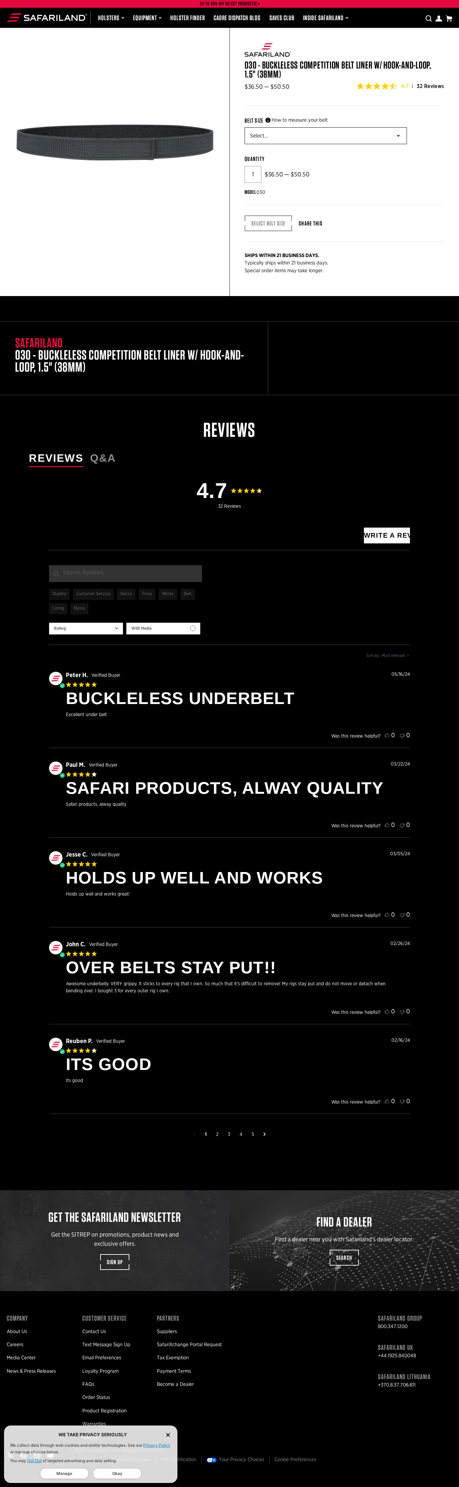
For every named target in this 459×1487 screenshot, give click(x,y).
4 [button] (241, 1134)
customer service (93, 594)
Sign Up (115, 1262)
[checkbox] (163, 628)
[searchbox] (125, 573)
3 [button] (229, 1134)
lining (58, 608)
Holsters (108, 18)
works (168, 594)
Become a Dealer (175, 1384)
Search (344, 1257)
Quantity (254, 158)
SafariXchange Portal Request (189, 1344)
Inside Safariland (323, 18)
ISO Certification (178, 1459)
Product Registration (104, 1411)
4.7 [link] (405, 86)
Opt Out (34, 1460)
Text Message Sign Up (106, 1344)
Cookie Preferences (295, 1459)
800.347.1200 (393, 1326)
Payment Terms (174, 1371)
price (147, 594)
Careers (15, 1344)
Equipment (145, 18)
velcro (126, 594)
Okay (117, 1473)
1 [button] (206, 1134)
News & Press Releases (31, 1371)
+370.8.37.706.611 (397, 1385)
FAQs (88, 1384)
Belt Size (254, 120)
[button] (194, 1134)
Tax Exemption (173, 1358)
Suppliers (167, 1331)
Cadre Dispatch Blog (237, 18)
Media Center (21, 1358)
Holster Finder (187, 18)
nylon (79, 608)
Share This (311, 223)
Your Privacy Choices (241, 1459)
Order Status (96, 1397)
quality (59, 594)
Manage (64, 1473)
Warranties (94, 1424)
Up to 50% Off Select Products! (229, 3)
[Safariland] (47, 17)
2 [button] (217, 1134)
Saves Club (281, 18)
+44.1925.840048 (397, 1356)
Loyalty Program (100, 1371)
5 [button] (253, 1134)
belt (188, 594)
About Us (17, 1331)
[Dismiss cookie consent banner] (168, 1435)
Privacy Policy (156, 1445)
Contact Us (94, 1331)
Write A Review (387, 535)
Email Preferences (101, 1358)
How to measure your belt (300, 120)
